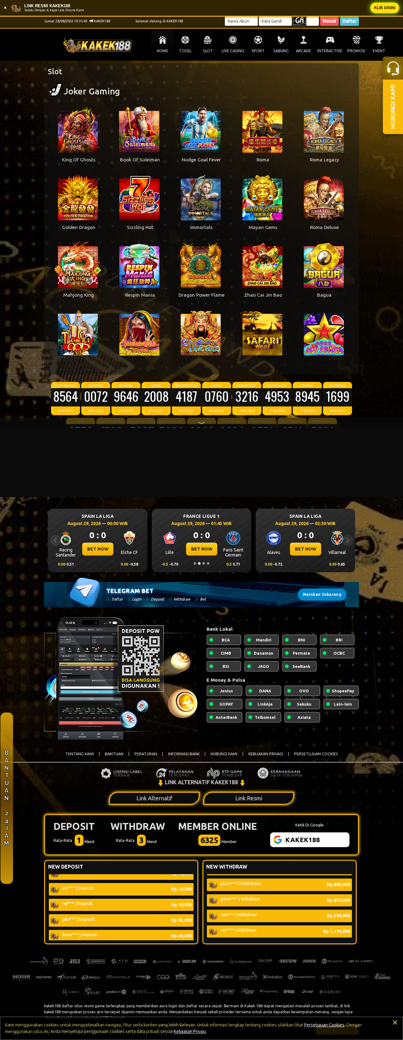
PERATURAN (145, 754)
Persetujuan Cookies (324, 1024)
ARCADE (303, 51)
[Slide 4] (208, 563)
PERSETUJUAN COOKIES (316, 754)
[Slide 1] (195, 563)
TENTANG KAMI (79, 754)
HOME (162, 51)
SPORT (258, 51)
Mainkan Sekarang (322, 594)
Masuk (329, 21)
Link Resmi (248, 798)
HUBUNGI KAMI (224, 754)
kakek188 (52, 1006)
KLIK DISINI (384, 8)
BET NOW (97, 548)
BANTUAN (114, 754)
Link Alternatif (154, 798)
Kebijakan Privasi (190, 1031)
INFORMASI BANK (184, 754)
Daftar (349, 21)
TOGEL (185, 51)
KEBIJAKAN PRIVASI (265, 754)
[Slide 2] (199, 563)
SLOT (208, 51)
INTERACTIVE (329, 51)
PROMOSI (356, 51)
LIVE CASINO (233, 51)
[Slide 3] (203, 563)
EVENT (379, 51)
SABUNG (281, 51)
